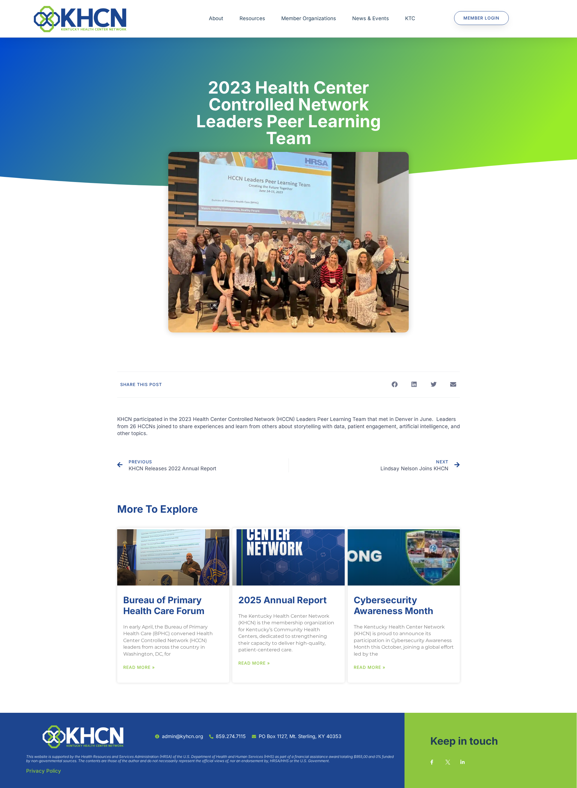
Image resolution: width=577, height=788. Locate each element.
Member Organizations (308, 18)
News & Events (370, 18)
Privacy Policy (43, 771)
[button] (394, 384)
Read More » (139, 667)
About (216, 18)
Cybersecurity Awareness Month (393, 605)
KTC (410, 18)
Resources (252, 18)
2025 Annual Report (282, 600)
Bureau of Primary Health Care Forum (163, 605)
